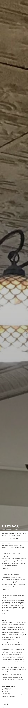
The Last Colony (12, 654)
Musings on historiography (10, 575)
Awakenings (5, 654)
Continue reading (6, 568)
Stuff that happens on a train (11, 554)
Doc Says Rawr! (10, 526)
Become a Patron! (14, 538)
